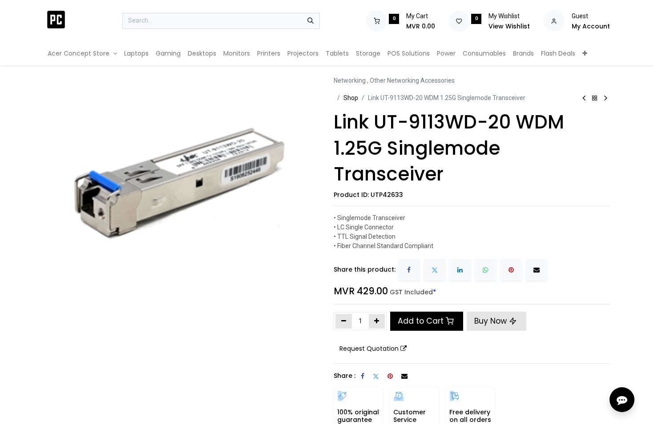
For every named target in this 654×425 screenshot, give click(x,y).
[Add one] (377, 321)
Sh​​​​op (350, 97)
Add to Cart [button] (421, 321)
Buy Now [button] (491, 321)
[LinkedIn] (460, 270)
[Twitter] (434, 270)
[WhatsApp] (485, 270)
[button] (373, 349)
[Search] (310, 20)
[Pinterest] (511, 270)
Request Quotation (369, 348)
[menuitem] (82, 53)
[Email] (536, 270)
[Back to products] (594, 98)
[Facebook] (409, 270)
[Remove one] (343, 321)
